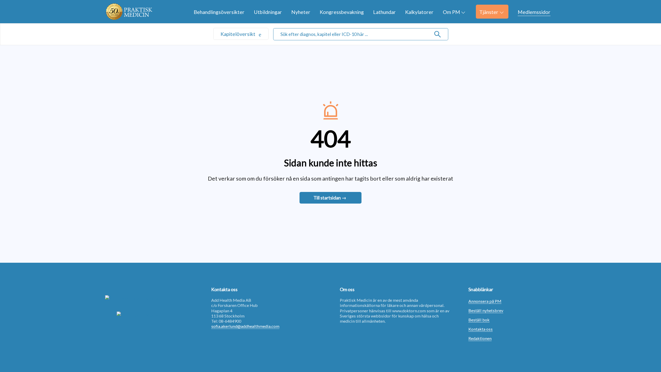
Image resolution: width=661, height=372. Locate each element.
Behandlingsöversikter (219, 12)
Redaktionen (480, 338)
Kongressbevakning (342, 12)
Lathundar (384, 12)
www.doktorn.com (409, 310)
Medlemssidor (534, 12)
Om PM (451, 12)
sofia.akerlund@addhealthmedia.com (245, 326)
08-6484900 (230, 321)
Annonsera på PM (484, 301)
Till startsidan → (329, 197)
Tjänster (488, 12)
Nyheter (300, 12)
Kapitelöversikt (238, 34)
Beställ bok (479, 319)
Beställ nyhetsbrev (485, 310)
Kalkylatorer (419, 12)
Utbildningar (268, 12)
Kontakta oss (480, 329)
